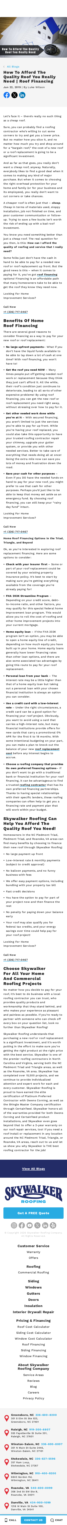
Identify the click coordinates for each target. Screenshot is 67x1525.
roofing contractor (33, 784)
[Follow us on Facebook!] (22, 1225)
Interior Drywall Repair (33, 1312)
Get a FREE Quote (33, 1213)
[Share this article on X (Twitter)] (14, 96)
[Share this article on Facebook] (6, 96)
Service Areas (33, 1375)
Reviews (33, 1380)
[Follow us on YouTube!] (29, 1225)
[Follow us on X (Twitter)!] (37, 1225)
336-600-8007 (52, 1444)
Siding (33, 1281)
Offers (33, 1257)
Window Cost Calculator (33, 1338)
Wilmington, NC (22, 1473)
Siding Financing (33, 1350)
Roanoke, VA (20, 1487)
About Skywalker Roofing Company (33, 1366)
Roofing (33, 1266)
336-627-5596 (45, 1458)
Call (13, 1520)
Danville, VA (19, 1502)
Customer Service (33, 1246)
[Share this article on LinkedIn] (22, 96)
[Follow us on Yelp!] (53, 1225)
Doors (33, 1299)
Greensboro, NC (22, 1414)
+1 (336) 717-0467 (15, 311)
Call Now (9, 306)
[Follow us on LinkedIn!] (45, 1225)
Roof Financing (33, 1344)
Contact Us (33, 1520)
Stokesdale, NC (22, 1458)
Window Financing (33, 1356)
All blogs (13, 66)
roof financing (47, 274)
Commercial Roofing (33, 1272)
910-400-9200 (45, 1473)
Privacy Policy (33, 1398)
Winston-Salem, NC (25, 1444)
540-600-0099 (41, 1487)
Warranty (33, 1252)
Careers (33, 1392)
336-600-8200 (46, 1414)
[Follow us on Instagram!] (14, 1225)
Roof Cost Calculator (33, 1326)
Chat (59, 1520)
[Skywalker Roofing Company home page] (33, 1194)
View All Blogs (33, 1168)
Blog (33, 1386)
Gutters (33, 1293)
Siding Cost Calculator (33, 1332)
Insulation (33, 1306)
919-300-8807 (39, 1429)
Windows (33, 1287)
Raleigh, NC (19, 1429)
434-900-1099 (40, 1502)
